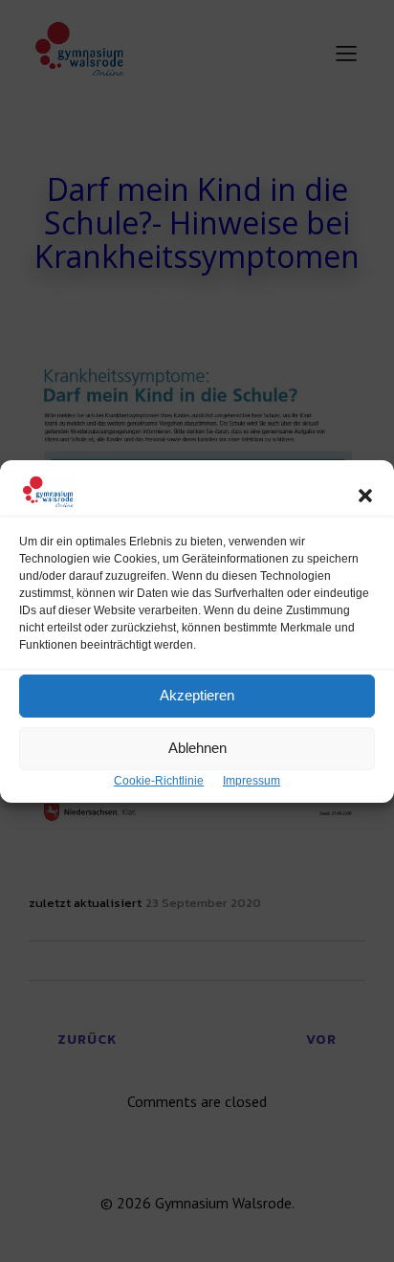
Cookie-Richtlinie (159, 780)
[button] (365, 495)
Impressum (251, 780)
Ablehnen (197, 748)
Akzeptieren (197, 695)
